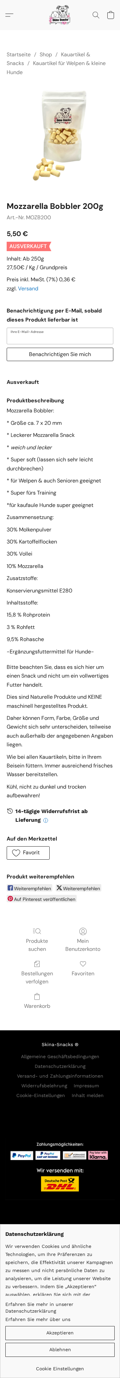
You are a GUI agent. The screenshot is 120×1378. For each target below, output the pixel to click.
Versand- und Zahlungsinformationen (60, 1076)
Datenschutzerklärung (60, 1066)
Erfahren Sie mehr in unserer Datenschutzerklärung (39, 1308)
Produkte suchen (37, 945)
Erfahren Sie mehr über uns (37, 1319)
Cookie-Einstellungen (40, 1095)
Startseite (19, 54)
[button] (60, 15)
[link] (60, 1366)
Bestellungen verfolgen (37, 977)
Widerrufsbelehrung (44, 1085)
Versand (28, 288)
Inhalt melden (88, 1095)
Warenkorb (37, 1006)
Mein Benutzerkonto (82, 945)
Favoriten (83, 973)
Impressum (86, 1085)
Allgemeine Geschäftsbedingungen (60, 1056)
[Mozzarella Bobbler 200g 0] (60, 137)
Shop (46, 54)
